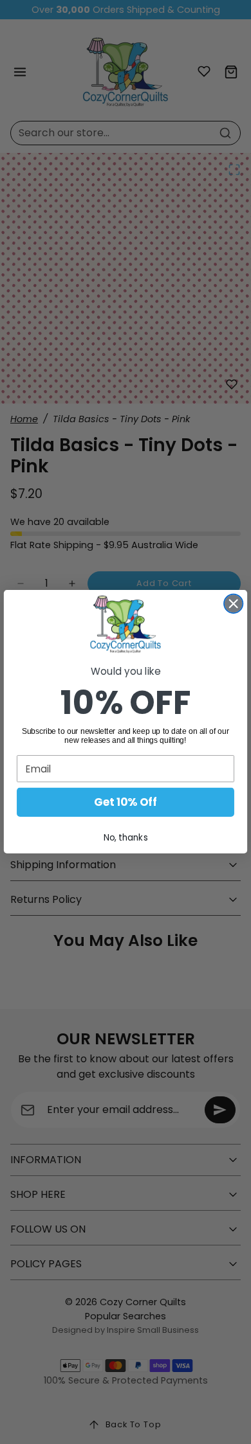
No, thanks (126, 838)
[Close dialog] (233, 603)
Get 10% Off (125, 802)
